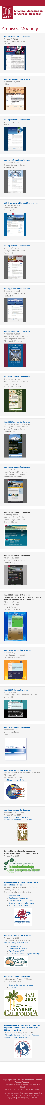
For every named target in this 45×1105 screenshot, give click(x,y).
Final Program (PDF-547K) (14, 780)
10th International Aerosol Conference (21, 203)
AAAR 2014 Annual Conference (17, 377)
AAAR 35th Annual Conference (17, 289)
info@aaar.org (36, 1089)
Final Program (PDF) (16, 951)
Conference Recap (16, 946)
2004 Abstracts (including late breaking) (24, 954)
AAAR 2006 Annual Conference (17, 770)
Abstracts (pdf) (14, 896)
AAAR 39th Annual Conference (17, 79)
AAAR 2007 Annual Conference (17, 727)
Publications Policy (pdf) (18, 905)
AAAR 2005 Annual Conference (17, 810)
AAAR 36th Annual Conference (17, 246)
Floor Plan (13, 987)
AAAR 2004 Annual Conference (17, 935)
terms (34, 1098)
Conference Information (18, 949)
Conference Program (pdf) (19, 898)
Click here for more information (16, 817)
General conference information (21, 903)
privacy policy (23, 1098)
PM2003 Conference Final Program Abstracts (21, 1035)
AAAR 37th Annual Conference (17, 160)
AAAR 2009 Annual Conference (17, 650)
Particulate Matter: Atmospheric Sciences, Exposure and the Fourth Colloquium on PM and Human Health (22, 1027)
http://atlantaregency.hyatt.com (16, 943)
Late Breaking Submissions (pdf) (21, 901)
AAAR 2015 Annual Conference (17, 331)
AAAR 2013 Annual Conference (17, 422)
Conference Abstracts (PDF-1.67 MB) (18, 820)
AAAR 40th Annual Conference (17, 37)
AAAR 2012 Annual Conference (17, 467)
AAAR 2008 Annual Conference (17, 690)
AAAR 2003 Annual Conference (17, 977)
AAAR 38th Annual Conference (17, 120)
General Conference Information (21, 985)
